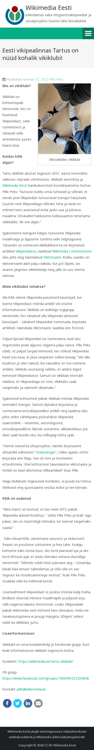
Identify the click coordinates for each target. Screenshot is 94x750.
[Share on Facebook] (7, 703)
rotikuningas (45, 452)
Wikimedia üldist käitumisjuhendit (60, 737)
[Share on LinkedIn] (28, 703)
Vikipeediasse (26, 251)
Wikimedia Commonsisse (72, 251)
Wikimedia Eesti (14, 185)
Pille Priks (56, 79)
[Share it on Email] (38, 703)
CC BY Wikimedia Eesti (60, 745)
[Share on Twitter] (17, 703)
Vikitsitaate (52, 257)
